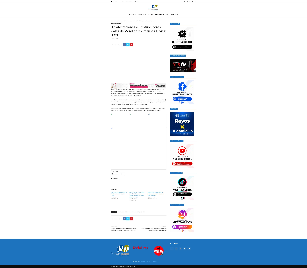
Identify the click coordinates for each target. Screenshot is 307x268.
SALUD (150, 14)
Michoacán (127, 212)
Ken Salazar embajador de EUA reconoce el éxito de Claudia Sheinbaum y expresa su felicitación (123, 229)
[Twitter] (192, 1)
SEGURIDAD (141, 14)
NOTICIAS (132, 14)
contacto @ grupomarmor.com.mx (148, 261)
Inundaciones (121, 212)
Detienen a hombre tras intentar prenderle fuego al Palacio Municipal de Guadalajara (153, 229)
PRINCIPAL (118, 23)
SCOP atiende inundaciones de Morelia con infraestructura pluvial (119, 194)
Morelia (133, 212)
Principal (139, 212)
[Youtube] (195, 1)
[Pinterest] (131, 44)
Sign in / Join (137, 1)
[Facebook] (184, 1)
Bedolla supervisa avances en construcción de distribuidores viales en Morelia (155, 194)
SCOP (144, 212)
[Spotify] (190, 1)
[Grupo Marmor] (153, 7)
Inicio (112, 21)
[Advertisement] (138, 205)
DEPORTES (173, 14)
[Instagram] (187, 1)
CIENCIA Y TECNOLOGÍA (161, 14)
